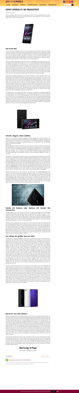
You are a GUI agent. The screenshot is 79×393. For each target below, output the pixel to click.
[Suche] (72, 5)
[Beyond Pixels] (15, 2)
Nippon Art (43, 5)
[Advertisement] (28, 379)
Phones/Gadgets (32, 5)
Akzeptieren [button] (54, 391)
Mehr (57, 391)
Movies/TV (15, 5)
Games (8, 5)
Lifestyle (23, 5)
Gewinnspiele (52, 5)
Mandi (8, 12)
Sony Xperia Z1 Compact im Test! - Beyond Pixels (19, 359)
